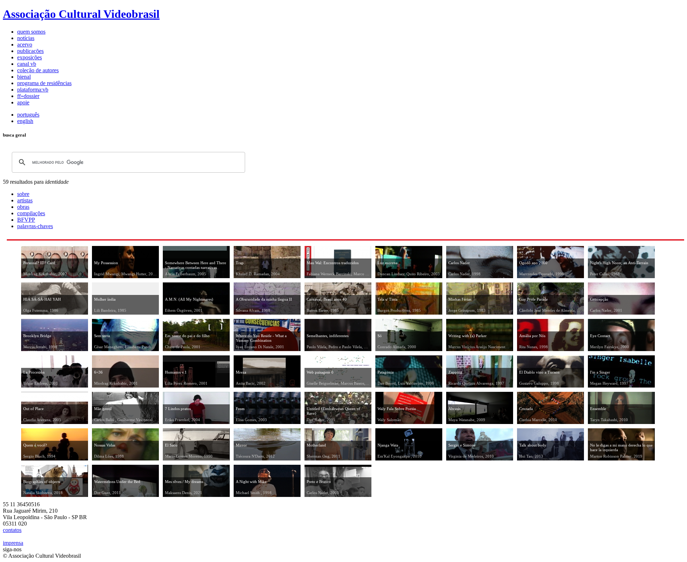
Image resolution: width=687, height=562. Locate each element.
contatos (12, 530)
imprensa (13, 543)
